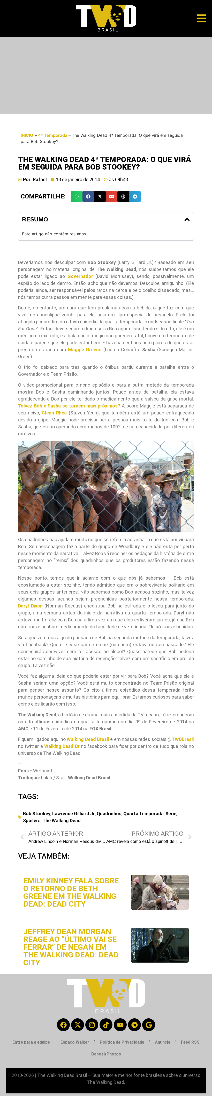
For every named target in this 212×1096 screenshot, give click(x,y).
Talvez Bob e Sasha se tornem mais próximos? (69, 406)
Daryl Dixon (30, 606)
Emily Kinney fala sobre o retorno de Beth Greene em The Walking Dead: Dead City (71, 892)
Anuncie (162, 1042)
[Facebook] (63, 1024)
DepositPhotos (106, 1054)
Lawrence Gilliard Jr (73, 813)
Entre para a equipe (31, 1042)
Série (170, 813)
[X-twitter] (77, 1024)
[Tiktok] (106, 1024)
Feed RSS (190, 1042)
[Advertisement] (106, 75)
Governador (80, 276)
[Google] (148, 1024)
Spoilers (32, 820)
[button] (76, 196)
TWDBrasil (183, 739)
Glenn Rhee (54, 412)
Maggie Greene (84, 349)
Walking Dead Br (62, 746)
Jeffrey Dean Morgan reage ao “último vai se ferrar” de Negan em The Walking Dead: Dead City (71, 947)
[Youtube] (120, 1024)
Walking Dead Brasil (88, 739)
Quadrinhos (109, 813)
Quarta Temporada (143, 813)
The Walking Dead (61, 820)
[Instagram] (91, 1024)
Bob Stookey (36, 813)
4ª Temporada (52, 135)
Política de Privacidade (122, 1042)
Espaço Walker (74, 1042)
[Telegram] (134, 1024)
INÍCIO (27, 135)
